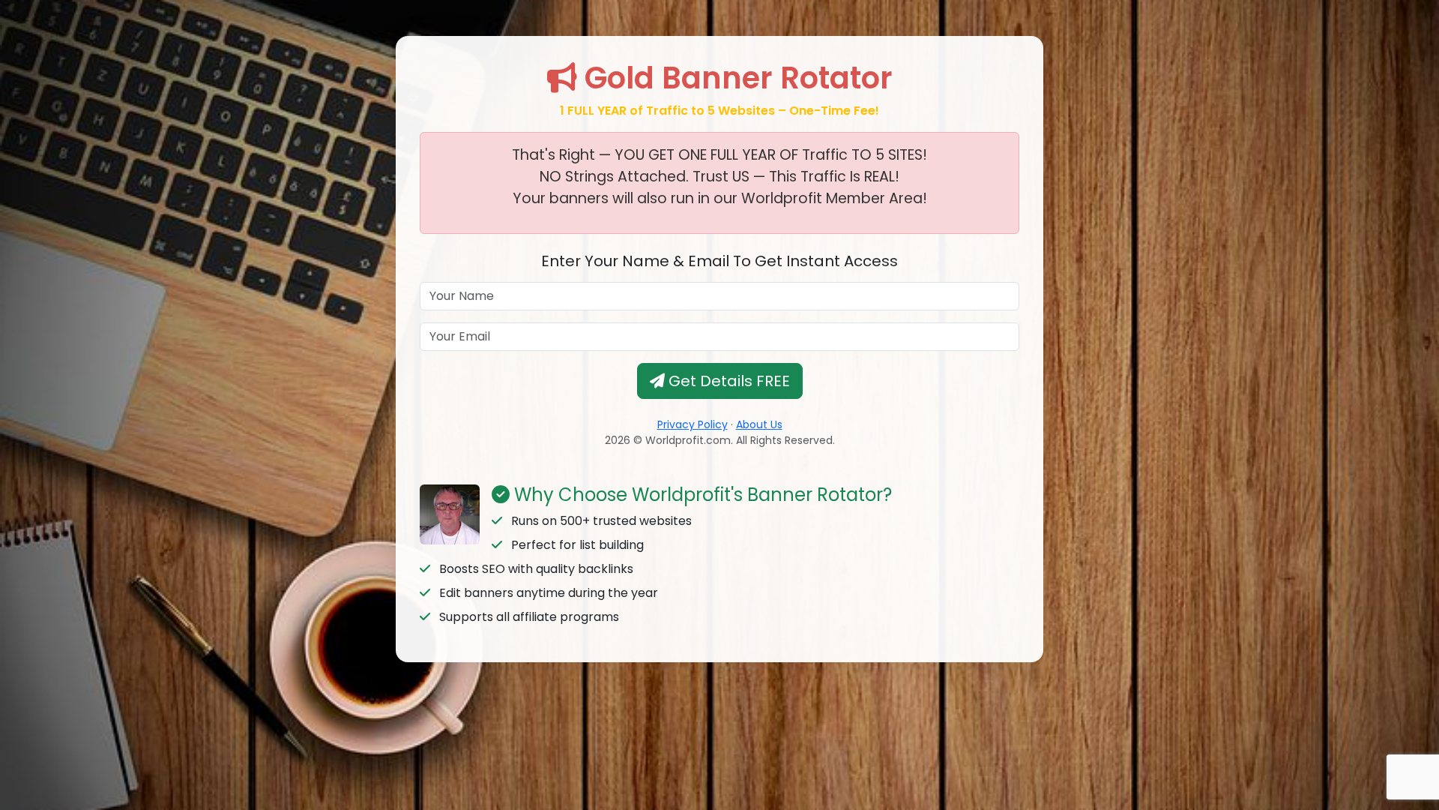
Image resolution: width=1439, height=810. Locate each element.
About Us (759, 424)
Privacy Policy (692, 424)
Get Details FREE (727, 381)
